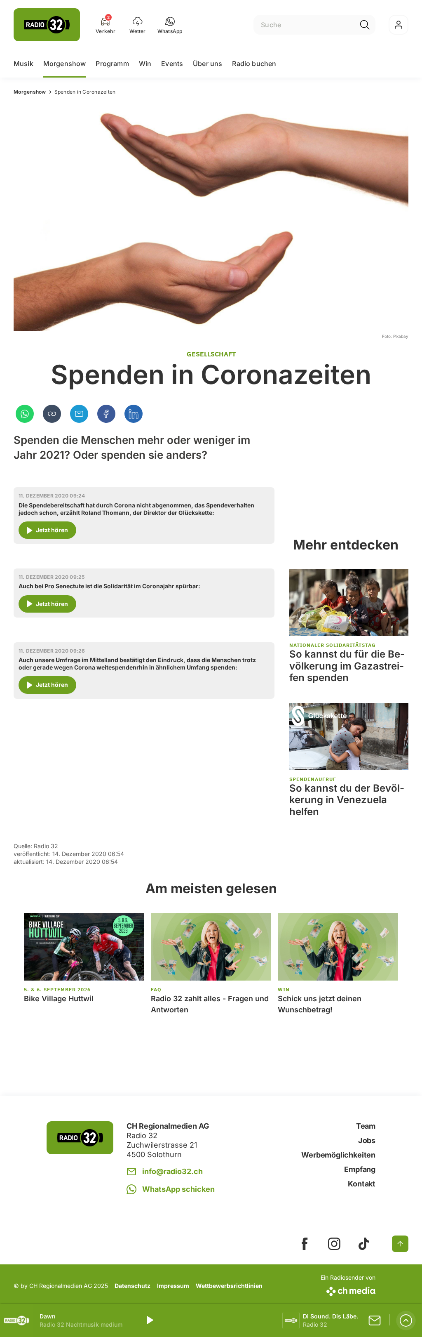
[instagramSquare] (334, 1244)
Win (145, 63)
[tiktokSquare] (364, 1244)
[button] (170, 25)
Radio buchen (254, 63)
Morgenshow (64, 63)
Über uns (207, 63)
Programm (112, 63)
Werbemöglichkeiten (338, 1155)
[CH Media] (348, 1290)
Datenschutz (132, 1285)
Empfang (359, 1169)
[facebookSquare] (304, 1244)
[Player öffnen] (406, 1320)
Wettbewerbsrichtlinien (229, 1285)
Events (172, 63)
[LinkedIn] (133, 414)
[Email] (79, 414)
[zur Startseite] (47, 25)
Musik (23, 63)
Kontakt (361, 1183)
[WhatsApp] (25, 414)
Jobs (366, 1140)
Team (365, 1126)
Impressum (173, 1285)
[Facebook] (106, 414)
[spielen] (149, 1320)
